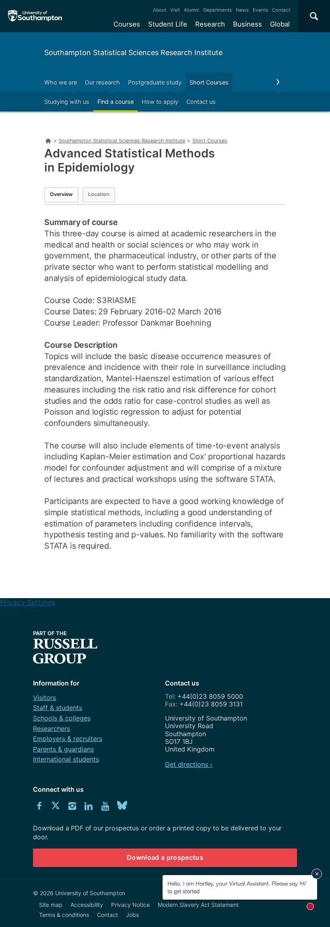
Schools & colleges (62, 718)
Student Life (167, 24)
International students (66, 759)
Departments (217, 10)
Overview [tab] (61, 194)
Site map (50, 904)
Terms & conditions (64, 914)
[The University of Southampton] (35, 16)
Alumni (191, 10)
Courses (126, 24)
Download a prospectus (165, 857)
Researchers (51, 729)
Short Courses (209, 82)
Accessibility (86, 904)
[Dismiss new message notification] (316, 874)
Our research (102, 82)
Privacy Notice (130, 904)
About (159, 10)
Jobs (132, 914)
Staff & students (57, 708)
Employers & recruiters (67, 739)
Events (260, 10)
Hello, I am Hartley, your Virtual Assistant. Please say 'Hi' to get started (236, 887)
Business (247, 24)
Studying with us (66, 101)
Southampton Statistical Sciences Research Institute (133, 52)
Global (280, 24)
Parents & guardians (63, 749)
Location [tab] (98, 194)
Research (210, 24)
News (242, 10)
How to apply (160, 101)
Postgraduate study (155, 82)
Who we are (60, 82)
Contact (281, 10)
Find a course (115, 101)
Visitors (44, 698)
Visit (175, 10)
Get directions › (188, 764)
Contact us (201, 101)
